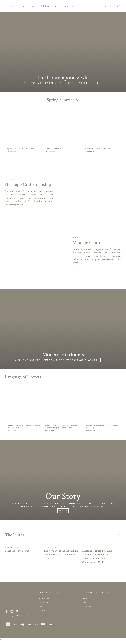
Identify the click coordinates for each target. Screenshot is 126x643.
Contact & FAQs (44, 598)
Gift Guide (45, 6)
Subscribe (85, 598)
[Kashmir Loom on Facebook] (6, 611)
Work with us (86, 606)
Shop (32, 6)
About (68, 6)
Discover (78, 269)
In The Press (43, 610)
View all (118, 534)
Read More (63, 510)
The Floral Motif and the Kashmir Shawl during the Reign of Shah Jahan (61, 554)
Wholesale (85, 602)
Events (41, 606)
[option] (63, 52)
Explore (11, 211)
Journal (58, 6)
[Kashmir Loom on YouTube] (17, 611)
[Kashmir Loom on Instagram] (11, 611)
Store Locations (44, 602)
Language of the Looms (17, 550)
